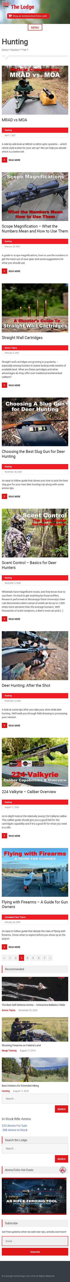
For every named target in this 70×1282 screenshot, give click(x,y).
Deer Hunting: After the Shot (26, 685)
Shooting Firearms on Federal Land (21, 1045)
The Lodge (22, 6)
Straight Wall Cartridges (22, 337)
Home (5, 49)
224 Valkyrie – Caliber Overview (29, 791)
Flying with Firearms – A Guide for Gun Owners (35, 904)
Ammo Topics (11, 347)
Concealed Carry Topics (15, 917)
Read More (14, 160)
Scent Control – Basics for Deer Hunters (29, 565)
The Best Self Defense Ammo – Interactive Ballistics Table (33, 1005)
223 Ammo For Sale (14, 1126)
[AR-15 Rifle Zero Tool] (34, 1214)
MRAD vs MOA (14, 119)
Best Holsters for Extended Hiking (20, 1085)
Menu (35, 28)
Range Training (9, 1050)
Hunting (14, 49)
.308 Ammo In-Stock (14, 1130)
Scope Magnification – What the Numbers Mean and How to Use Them (35, 228)
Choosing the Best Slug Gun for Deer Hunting (33, 454)
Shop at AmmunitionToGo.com (30, 16)
